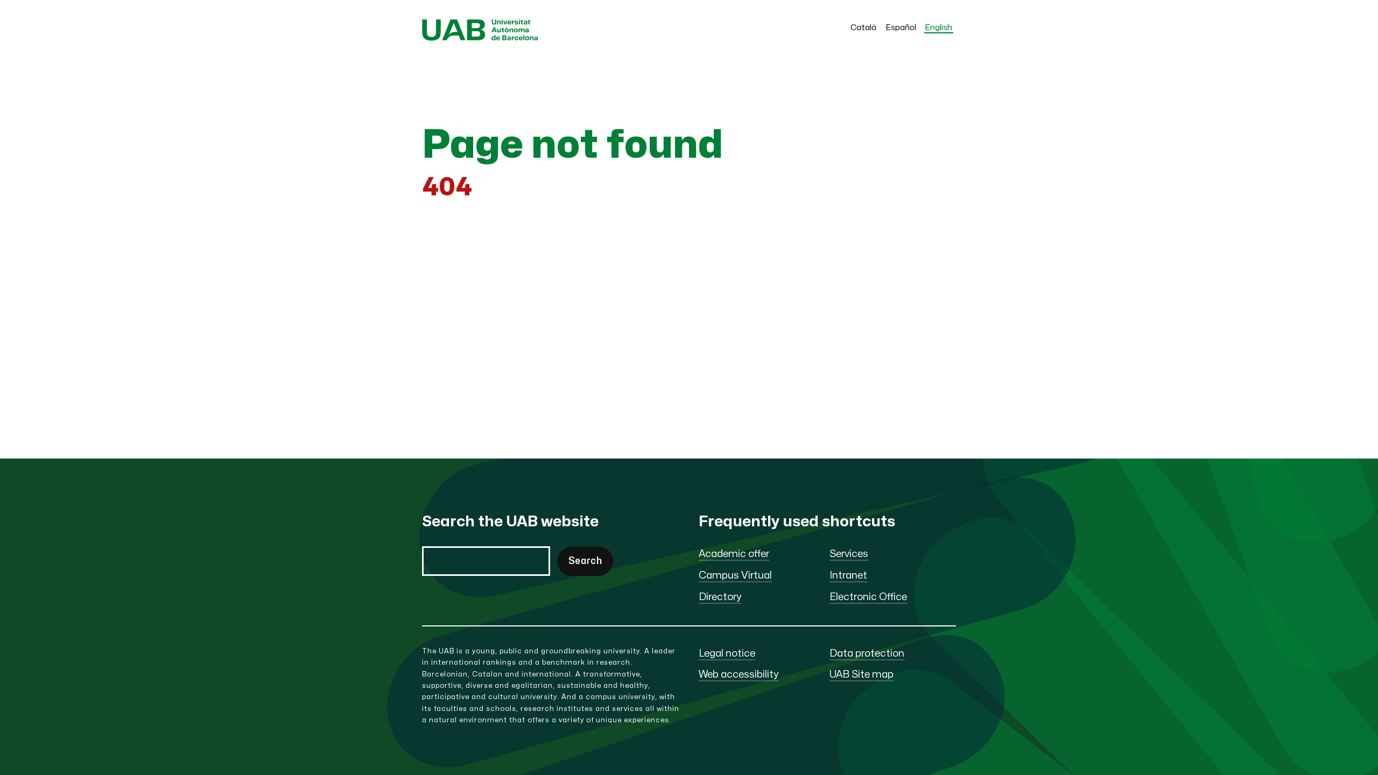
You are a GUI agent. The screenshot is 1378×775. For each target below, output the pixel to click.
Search (585, 561)
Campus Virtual (735, 575)
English (938, 27)
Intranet (848, 575)
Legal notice (727, 653)
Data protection (866, 653)
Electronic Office (868, 597)
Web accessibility (738, 674)
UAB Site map (861, 674)
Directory (720, 597)
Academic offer (734, 554)
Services (848, 554)
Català (863, 27)
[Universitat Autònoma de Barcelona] (480, 38)
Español (901, 27)
